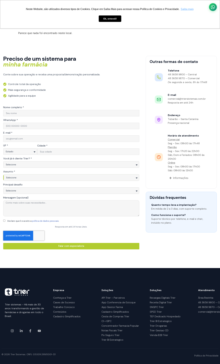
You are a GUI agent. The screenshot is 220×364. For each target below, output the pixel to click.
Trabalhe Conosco (64, 307)
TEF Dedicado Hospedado (165, 316)
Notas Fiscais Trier (112, 330)
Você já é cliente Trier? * (17, 158)
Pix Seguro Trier (110, 335)
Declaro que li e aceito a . (33, 221)
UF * (5, 145)
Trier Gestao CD (159, 330)
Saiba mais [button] (187, 9)
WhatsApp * (10, 120)
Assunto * (9, 171)
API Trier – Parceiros (113, 297)
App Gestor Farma (112, 307)
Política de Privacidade (206, 355)
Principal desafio (13, 184)
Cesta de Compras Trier (115, 316)
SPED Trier (156, 311)
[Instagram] (12, 331)
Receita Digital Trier (161, 302)
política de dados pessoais (45, 221)
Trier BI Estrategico (112, 339)
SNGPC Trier (157, 307)
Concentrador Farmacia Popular (120, 325)
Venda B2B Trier (159, 335)
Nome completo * (13, 107)
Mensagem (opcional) (16, 197)
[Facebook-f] (30, 331)
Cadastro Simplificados (67, 316)
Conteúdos (59, 311)
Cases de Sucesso (64, 302)
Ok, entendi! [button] (110, 18)
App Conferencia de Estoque (118, 302)
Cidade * (42, 145)
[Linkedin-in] (21, 331)
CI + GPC (106, 321)
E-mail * (7, 133)
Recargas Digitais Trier (163, 297)
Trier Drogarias (158, 325)
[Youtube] (39, 331)
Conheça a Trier (62, 297)
